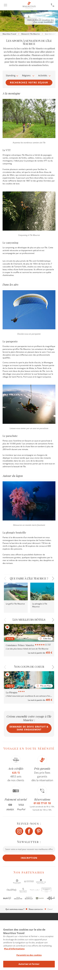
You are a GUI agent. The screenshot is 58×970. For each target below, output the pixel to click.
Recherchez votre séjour (29, 82)
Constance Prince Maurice (20, 645)
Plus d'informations (14, 948)
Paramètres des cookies (29, 955)
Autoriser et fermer (29, 964)
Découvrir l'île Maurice (30, 34)
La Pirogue (12, 692)
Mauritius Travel (9, 34)
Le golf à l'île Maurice (15, 603)
